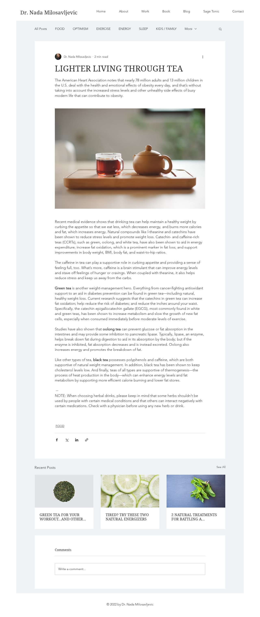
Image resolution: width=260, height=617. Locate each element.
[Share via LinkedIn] (77, 440)
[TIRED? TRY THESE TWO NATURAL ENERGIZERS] (130, 491)
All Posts (41, 29)
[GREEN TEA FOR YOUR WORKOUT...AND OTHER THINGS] (64, 491)
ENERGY (125, 29)
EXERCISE (103, 29)
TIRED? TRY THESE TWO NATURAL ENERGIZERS (127, 517)
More (188, 29)
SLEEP (143, 29)
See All (221, 467)
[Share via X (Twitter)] (67, 440)
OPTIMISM (80, 29)
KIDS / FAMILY (166, 29)
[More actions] (202, 56)
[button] (220, 28)
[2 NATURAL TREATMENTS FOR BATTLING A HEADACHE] (196, 491)
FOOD (60, 29)
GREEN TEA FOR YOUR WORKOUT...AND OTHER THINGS (61, 517)
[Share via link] (87, 440)
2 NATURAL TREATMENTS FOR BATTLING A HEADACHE (194, 517)
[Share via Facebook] (57, 440)
